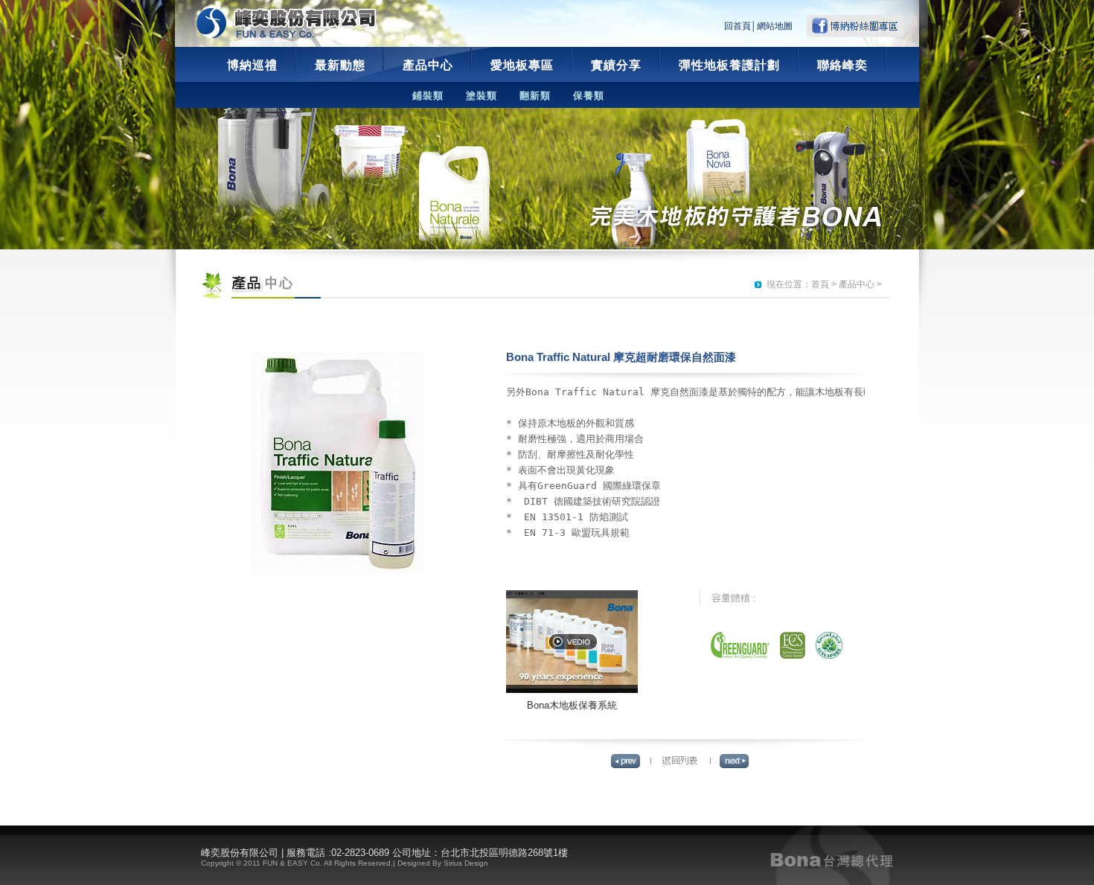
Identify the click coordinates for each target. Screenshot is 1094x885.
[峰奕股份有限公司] (286, 23)
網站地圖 (775, 26)
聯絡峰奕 (842, 65)
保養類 (588, 95)
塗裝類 (481, 95)
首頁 (820, 284)
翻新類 (535, 95)
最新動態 (340, 65)
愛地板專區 (522, 65)
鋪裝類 (428, 95)
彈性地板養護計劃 (729, 65)
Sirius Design (466, 863)
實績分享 (616, 65)
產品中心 (428, 65)
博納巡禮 (252, 65)
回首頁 (737, 26)
